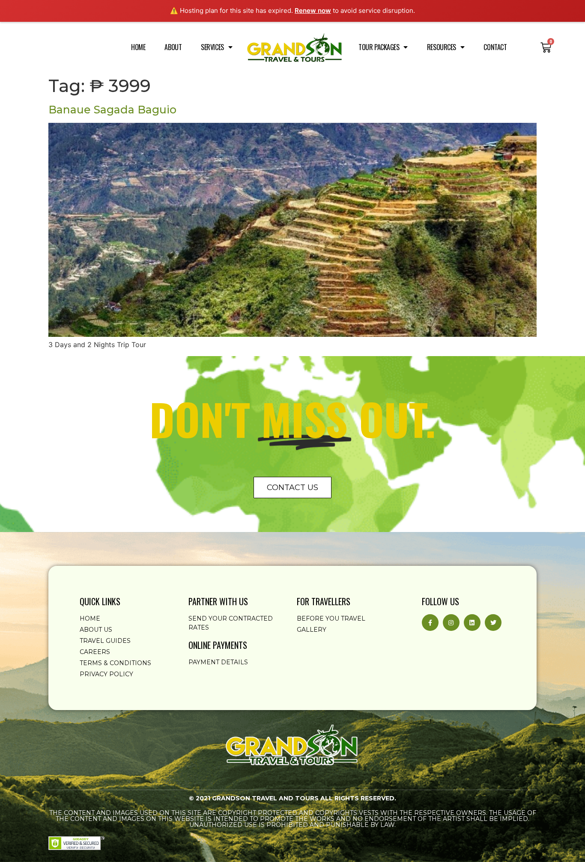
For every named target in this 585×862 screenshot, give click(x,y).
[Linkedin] (472, 622)
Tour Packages (378, 47)
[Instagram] (451, 622)
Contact (495, 47)
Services (212, 47)
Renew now (313, 10)
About (173, 47)
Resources (441, 47)
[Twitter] (493, 622)
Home (138, 47)
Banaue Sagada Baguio (112, 109)
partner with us (218, 601)
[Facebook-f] (430, 622)
